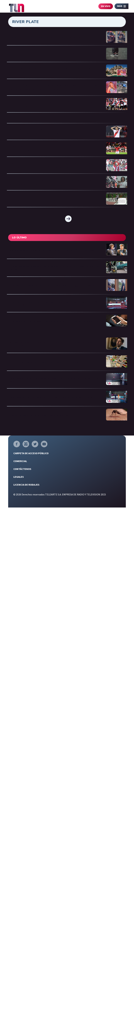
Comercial (20, 461)
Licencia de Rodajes (26, 484)
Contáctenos (22, 469)
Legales (18, 476)
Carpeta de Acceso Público (31, 453)
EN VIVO (105, 6)
